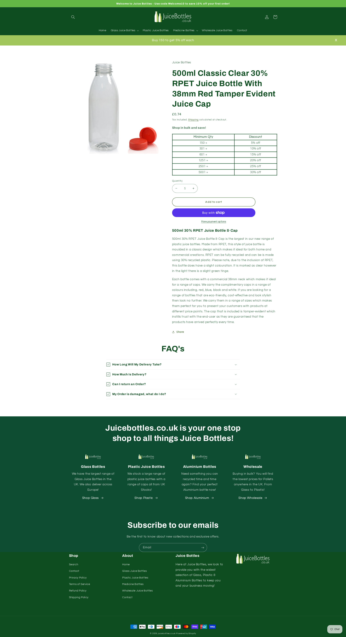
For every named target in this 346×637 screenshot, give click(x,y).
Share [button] (180, 332)
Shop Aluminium (197, 498)
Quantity (177, 181)
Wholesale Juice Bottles (137, 590)
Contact (74, 571)
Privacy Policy (78, 577)
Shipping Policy (78, 597)
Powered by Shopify (186, 633)
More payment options (213, 221)
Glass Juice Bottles (134, 571)
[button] (73, 17)
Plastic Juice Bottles (135, 577)
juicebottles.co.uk (167, 633)
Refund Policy (77, 590)
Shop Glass (90, 498)
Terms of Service (79, 584)
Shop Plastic (143, 498)
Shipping (193, 120)
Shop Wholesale (250, 498)
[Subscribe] (203, 547)
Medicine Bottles (132, 584)
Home (126, 564)
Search (73, 564)
